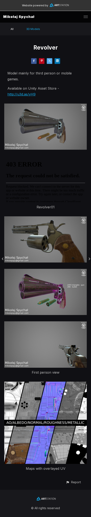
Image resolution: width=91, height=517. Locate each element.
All (12, 29)
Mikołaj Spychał (18, 17)
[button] (73, 482)
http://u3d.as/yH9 (21, 94)
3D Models (33, 29)
